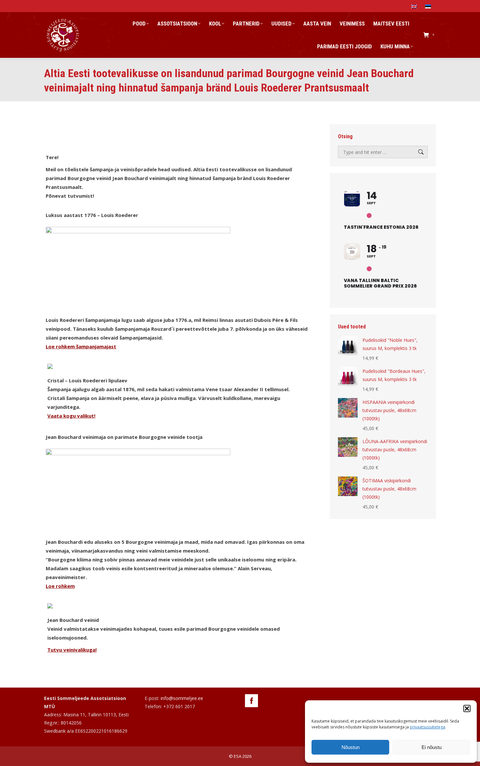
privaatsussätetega (427, 727)
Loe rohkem (60, 586)
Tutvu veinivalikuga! (72, 649)
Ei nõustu (431, 747)
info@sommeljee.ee (182, 698)
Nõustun (351, 747)
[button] (467, 708)
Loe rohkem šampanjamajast (81, 346)
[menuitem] (415, 6)
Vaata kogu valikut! (71, 415)
